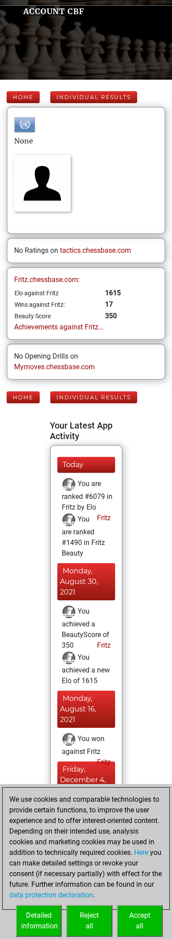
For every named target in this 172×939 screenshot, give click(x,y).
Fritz (103, 518)
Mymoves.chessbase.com (54, 367)
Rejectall (89, 920)
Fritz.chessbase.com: (47, 279)
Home (23, 97)
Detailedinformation (39, 920)
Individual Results (93, 97)
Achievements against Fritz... (59, 327)
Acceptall (139, 920)
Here (141, 852)
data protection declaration (51, 895)
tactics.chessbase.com (95, 250)
